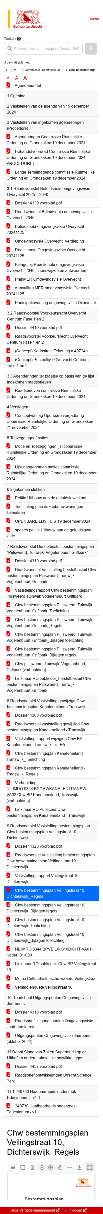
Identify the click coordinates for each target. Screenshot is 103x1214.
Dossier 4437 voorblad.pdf (38, 1066)
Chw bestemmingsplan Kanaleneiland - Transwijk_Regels (45, 771)
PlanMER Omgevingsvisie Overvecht (47, 279)
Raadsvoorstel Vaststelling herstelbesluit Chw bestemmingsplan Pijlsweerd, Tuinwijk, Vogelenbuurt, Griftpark (51, 576)
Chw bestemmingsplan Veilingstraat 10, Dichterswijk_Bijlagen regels (45, 908)
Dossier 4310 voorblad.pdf (38, 561)
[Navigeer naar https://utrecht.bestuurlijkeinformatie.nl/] (28, 19)
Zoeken (10, 39)
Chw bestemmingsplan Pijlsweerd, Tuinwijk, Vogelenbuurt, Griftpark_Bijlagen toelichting (49, 637)
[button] (91, 49)
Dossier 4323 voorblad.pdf (38, 846)
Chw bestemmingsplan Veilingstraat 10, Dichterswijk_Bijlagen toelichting (45, 937)
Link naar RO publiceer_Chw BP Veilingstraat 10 (51, 967)
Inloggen (75, 1210)
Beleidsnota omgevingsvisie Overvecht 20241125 (45, 229)
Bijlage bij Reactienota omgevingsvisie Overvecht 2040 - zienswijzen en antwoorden (46, 267)
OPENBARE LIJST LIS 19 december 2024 (52, 521)
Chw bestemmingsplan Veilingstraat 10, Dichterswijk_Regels (45, 893)
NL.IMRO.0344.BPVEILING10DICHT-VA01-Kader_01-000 (49, 952)
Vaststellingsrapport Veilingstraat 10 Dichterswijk (42, 879)
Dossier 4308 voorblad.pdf (38, 715)
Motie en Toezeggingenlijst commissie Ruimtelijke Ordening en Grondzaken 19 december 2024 (51, 452)
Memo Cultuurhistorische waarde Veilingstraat (55, 978)
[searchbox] (43, 49)
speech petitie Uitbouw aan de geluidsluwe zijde (48, 533)
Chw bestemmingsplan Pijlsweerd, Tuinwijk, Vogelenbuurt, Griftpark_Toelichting (49, 608)
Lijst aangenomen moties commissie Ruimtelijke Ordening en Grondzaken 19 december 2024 (51, 473)
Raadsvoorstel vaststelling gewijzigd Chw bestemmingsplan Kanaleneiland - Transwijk (47, 727)
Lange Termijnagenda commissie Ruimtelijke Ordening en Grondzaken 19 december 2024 (50, 175)
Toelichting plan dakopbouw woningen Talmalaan (44, 510)
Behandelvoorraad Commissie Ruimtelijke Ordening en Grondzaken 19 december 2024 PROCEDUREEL (48, 157)
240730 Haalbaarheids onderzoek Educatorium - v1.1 (41, 1109)
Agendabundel (27, 85)
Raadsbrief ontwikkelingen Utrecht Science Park (49, 1078)
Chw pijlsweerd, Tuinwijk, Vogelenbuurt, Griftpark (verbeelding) (46, 667)
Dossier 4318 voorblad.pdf (38, 1012)
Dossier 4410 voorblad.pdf (38, 327)
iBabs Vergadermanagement (32, 1210)
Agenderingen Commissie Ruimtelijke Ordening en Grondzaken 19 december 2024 (46, 140)
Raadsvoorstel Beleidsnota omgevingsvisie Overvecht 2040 (49, 215)
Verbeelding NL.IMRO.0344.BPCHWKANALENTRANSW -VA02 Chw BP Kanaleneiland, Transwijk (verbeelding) (47, 792)
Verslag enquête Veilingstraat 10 (43, 987)
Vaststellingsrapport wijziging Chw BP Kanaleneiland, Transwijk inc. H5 (44, 742)
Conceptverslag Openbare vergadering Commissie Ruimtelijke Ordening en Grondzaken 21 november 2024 (49, 421)
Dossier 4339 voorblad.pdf (38, 203)
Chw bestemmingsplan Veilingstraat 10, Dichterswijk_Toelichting (45, 923)
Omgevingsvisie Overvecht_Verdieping (49, 241)
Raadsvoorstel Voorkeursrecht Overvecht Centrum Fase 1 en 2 (47, 339)
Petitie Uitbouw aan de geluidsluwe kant (50, 498)
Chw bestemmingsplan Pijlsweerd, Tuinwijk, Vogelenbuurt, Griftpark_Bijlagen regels (49, 652)
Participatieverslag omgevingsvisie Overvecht (55, 303)
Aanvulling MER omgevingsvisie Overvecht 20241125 (49, 291)
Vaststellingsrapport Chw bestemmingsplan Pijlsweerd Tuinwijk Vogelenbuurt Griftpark (49, 593)
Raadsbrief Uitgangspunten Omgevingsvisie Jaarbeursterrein (49, 1024)
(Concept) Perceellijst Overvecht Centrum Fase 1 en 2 (47, 363)
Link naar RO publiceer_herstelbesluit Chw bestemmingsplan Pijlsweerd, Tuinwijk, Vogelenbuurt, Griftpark (48, 684)
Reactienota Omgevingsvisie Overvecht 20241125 (45, 253)
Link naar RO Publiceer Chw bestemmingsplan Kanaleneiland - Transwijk (45, 812)
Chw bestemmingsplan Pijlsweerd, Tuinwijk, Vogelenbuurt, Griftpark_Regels (49, 623)
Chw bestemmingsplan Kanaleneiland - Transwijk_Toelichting (45, 756)
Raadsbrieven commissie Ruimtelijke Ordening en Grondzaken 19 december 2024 (46, 393)
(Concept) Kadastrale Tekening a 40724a (51, 351)
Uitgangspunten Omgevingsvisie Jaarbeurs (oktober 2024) (49, 1038)
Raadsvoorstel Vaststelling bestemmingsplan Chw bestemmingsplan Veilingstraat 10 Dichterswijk (50, 861)
